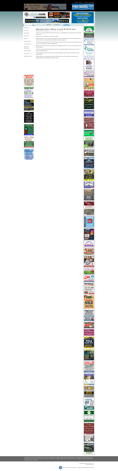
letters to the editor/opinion (26, 47)
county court (26, 35)
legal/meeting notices (28, 56)
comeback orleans (39, 457)
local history (78, 457)
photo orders (91, 2)
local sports (26, 30)
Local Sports (35, 459)
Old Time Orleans (27, 458)
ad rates (76, 2)
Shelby (84, 458)
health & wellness (27, 50)
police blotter (26, 33)
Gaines (47, 458)
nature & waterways (85, 457)
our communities (35, 458)
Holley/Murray (52, 458)
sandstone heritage (28, 459)
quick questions (89, 458)
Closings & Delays (27, 41)
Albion (40, 458)
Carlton (43, 458)
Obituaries (26, 38)
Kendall (57, 458)
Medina (68, 458)
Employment (48, 24)
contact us (86, 2)
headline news (27, 27)
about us (81, 2)
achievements (27, 457)
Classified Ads (57, 24)
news (91, 457)
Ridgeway (80, 458)
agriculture (33, 457)
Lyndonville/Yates (63, 458)
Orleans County (74, 458)
